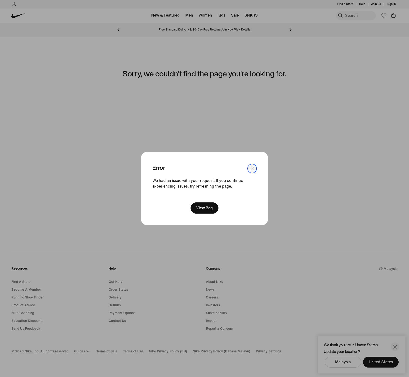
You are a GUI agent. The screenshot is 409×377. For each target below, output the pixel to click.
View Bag (204, 208)
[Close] (252, 168)
